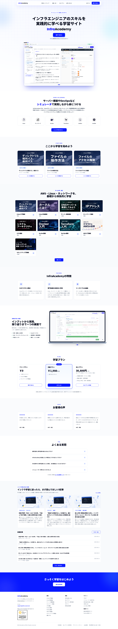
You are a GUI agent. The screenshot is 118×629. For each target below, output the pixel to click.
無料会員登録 (59, 584)
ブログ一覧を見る (58, 565)
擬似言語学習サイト (88, 611)
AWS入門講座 (49, 611)
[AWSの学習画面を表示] (60, 84)
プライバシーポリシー (77, 625)
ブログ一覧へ (96, 532)
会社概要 (86, 625)
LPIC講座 (49, 605)
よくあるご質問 (87, 605)
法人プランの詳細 (87, 385)
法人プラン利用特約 (67, 625)
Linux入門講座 (50, 598)
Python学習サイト (88, 613)
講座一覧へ (59, 260)
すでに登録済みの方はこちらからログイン (59, 38)
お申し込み (59, 385)
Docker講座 (49, 607)
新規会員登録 (68, 605)
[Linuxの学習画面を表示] (58, 84)
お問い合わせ (69, 3)
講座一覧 (48, 615)
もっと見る (98, 492)
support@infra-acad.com (23, 605)
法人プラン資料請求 (69, 602)
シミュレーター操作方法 (89, 600)
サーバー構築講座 (50, 602)
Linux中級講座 (50, 600)
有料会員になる (68, 598)
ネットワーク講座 (50, 604)
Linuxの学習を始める (58, 130)
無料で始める (96, 3)
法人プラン (61, 3)
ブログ (85, 598)
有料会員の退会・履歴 (88, 602)
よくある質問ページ (59, 474)
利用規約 (60, 625)
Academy (23, 3)
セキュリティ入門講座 (51, 613)
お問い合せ (86, 604)
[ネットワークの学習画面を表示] (59, 84)
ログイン (88, 3)
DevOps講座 (49, 609)
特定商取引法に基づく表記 (95, 625)
